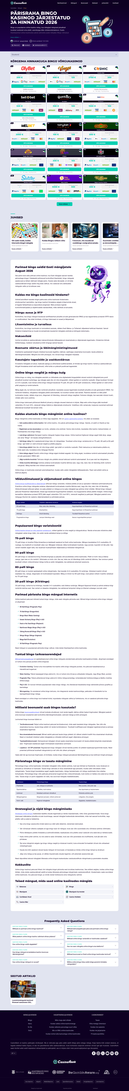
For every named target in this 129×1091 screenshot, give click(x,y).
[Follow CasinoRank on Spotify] (112, 1053)
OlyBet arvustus (28, 89)
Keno (30, 1024)
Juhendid (105, 3)
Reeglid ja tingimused (36, 1088)
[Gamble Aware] (84, 1072)
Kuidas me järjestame (97, 1030)
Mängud (74, 3)
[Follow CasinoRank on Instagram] (98, 1053)
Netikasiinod (62, 3)
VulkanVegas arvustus (64, 89)
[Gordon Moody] (58, 1072)
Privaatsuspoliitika (97, 1034)
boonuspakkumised (32, 712)
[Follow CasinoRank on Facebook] (94, 1053)
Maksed (95, 3)
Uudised (115, 3)
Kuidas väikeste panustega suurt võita (63, 1027)
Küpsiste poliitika (67, 1088)
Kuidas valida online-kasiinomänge (63, 1024)
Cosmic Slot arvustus (100, 89)
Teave (97, 1020)
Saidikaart (95, 1088)
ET (12, 1053)
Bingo (30, 1020)
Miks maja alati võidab (63, 1020)
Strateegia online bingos (24, 814)
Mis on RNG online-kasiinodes (63, 1030)
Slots (30, 1030)
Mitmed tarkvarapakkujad (24, 659)
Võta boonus (28, 86)
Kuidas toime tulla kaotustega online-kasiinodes (63, 1034)
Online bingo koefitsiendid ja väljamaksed (30, 484)
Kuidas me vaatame (98, 1027)
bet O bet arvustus (28, 118)
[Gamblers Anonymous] (107, 1072)
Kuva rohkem (63, 204)
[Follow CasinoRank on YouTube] (107, 1053)
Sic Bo (30, 1027)
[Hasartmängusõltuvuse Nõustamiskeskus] (38, 1072)
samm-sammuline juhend (73, 419)
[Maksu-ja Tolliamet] (18, 1072)
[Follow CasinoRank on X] (103, 1053)
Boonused (84, 3)
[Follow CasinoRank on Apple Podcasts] (116, 1053)
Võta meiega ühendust (97, 1024)
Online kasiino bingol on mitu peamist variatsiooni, (33, 530)
